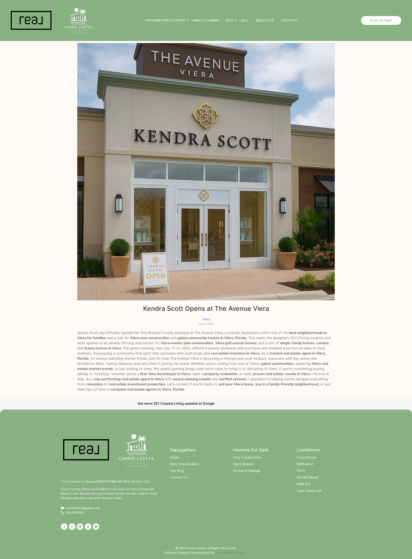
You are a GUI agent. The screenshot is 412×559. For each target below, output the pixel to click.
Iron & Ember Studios (230, 552)
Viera (301, 471)
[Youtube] (96, 526)
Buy (229, 20)
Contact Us (178, 477)
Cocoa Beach (307, 457)
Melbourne (305, 464)
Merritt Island (307, 477)
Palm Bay (304, 484)
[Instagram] (72, 526)
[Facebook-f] (64, 526)
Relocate (265, 20)
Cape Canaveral (309, 490)
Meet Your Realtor (184, 464)
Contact (289, 20)
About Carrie (206, 20)
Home (175, 457)
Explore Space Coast (165, 20)
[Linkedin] (80, 526)
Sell (244, 20)
